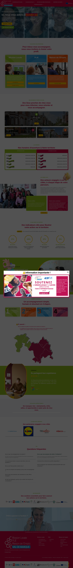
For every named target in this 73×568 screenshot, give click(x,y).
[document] (36, 284)
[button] (67, 272)
